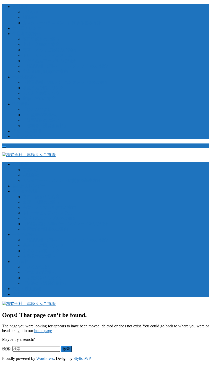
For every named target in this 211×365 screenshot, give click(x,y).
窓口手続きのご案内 (41, 39)
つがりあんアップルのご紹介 (49, 60)
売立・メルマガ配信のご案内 (49, 50)
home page (43, 330)
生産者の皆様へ (26, 33)
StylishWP (82, 358)
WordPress (45, 358)
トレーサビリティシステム (47, 55)
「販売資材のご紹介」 (43, 120)
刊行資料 (20, 104)
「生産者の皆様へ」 (41, 115)
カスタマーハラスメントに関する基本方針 (62, 23)
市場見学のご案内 (39, 98)
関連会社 (31, 17)
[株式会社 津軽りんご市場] (29, 154)
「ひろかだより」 (39, 109)
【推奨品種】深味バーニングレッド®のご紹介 (65, 66)
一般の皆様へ (24, 77)
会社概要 (20, 6)
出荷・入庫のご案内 (41, 44)
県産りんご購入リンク (43, 88)
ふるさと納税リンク (41, 93)
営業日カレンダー (28, 28)
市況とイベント (26, 136)
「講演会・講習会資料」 (45, 125)
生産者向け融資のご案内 (45, 71)
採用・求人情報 (26, 131)
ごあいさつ (33, 12)
